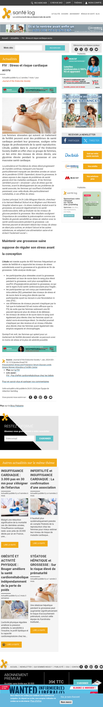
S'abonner (45, 438)
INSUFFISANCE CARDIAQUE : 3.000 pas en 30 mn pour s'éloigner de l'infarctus (14, 479)
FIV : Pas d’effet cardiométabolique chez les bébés (30, 375)
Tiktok (91, 49)
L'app (68, 3)
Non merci (66, 702)
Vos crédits (92, 166)
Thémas (78, 3)
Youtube (50, 397)
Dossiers (64, 14)
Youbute (96, 49)
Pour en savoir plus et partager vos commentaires (25, 381)
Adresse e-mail (11, 434)
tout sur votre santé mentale (92, 154)
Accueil (5, 38)
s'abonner (82, 683)
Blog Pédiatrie (16, 405)
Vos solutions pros (92, 177)
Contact (76, 667)
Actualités (56, 14)
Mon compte (94, 3)
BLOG (98, 14)
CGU (67, 667)
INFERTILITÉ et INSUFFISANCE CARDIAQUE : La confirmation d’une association (43, 479)
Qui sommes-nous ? (43, 667)
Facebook (76, 49)
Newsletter (26, 667)
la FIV (17, 370)
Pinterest (86, 49)
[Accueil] (7, 14)
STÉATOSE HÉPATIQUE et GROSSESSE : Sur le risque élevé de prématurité (43, 564)
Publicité (58, 667)
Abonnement (75, 14)
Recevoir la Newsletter (81, 134)
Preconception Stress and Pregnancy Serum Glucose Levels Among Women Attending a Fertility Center (26, 366)
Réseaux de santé (88, 14)
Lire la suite (10, 545)
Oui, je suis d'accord (70, 697)
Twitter (81, 49)
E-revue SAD (56, 3)
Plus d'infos (35, 701)
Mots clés (8, 47)
